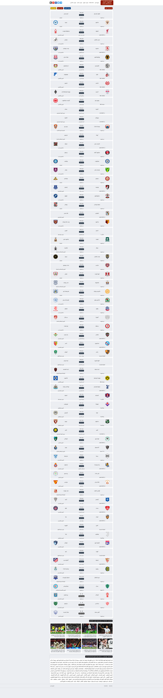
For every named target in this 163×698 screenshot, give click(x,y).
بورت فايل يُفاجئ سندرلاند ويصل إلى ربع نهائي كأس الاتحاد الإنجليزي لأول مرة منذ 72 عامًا (106, 651)
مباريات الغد (79, 2)
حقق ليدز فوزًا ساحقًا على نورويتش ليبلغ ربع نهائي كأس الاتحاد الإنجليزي (58, 636)
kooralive (106, 686)
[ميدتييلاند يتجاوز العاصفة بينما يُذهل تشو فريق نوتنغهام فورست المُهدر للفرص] (89, 629)
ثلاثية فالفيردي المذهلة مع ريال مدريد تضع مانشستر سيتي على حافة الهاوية (74, 636)
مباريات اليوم (85, 2)
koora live (91, 2)
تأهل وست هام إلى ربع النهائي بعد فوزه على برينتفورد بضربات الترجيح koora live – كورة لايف (90, 651)
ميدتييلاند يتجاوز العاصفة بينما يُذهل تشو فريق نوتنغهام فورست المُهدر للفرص (89, 636)
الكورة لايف (52, 686)
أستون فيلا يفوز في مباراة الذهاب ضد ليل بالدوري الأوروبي (105, 635)
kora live (110, 686)
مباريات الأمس (73, 2)
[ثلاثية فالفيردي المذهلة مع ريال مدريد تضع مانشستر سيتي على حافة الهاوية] (73, 629)
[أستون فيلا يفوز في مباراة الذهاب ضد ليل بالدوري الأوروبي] (105, 629)
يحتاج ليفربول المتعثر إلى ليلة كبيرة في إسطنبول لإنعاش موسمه (73, 650)
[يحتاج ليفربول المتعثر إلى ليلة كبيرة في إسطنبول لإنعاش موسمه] (73, 643)
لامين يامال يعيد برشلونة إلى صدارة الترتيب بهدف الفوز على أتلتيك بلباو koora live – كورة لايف (58, 651)
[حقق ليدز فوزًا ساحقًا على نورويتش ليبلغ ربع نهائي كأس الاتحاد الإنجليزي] (57, 629)
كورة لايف (97, 2)
